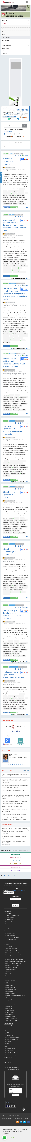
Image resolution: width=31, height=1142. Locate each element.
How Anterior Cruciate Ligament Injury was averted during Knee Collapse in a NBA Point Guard (15, 786)
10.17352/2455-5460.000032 (9, 369)
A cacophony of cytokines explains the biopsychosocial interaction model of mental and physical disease (15, 225)
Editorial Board (10, 1028)
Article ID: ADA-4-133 (20, 283)
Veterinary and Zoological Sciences (14, 959)
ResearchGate (11, 195)
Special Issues (10, 1035)
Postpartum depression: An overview (8, 161)
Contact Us (15, 905)
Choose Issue (17, 142)
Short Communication (13, 666)
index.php (13, 876)
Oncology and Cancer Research (13, 955)
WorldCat (15, 203)
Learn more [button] (6, 1133)
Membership (10, 1060)
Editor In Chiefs (10, 1026)
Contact (26, 1118)
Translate (9, 131)
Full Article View (14, 207)
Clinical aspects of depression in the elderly (10, 494)
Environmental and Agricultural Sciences (15, 957)
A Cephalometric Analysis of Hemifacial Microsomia (14, 837)
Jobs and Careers (11, 921)
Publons (5, 191)
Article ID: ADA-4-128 (19, 605)
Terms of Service (10, 1012)
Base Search (21, 193)
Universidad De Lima (7, 203)
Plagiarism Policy (10, 997)
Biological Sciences (10, 969)
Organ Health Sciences (11, 967)
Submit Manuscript (6, 1118)
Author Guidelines (11, 933)
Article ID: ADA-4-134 (18, 214)
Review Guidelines (10, 993)
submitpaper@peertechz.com (16, 890)
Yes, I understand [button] (15, 1137)
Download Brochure (15, 899)
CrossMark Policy (10, 1004)
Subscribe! (15, 1094)
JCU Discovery (20, 201)
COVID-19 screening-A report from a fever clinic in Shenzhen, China (13, 843)
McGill (4, 201)
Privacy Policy (9, 991)
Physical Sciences (10, 980)
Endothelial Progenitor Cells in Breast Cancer (12, 806)
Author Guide (10, 1050)
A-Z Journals (9, 946)
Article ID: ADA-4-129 (19, 543)
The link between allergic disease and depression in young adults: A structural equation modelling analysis (15, 294)
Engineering (9, 973)
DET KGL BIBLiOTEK (12, 201)
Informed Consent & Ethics (12, 1020)
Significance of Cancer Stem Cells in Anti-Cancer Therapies (13, 791)
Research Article (12, 283)
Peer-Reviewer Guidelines (13, 937)
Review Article (11, 420)
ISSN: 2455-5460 (22, 110)
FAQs (8, 928)
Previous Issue (5, 31)
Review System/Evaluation (13, 1052)
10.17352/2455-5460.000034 (9, 233)
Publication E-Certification (13, 1069)
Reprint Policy (9, 1008)
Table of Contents (6, 37)
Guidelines (9, 1041)
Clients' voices (10, 917)
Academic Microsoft (20, 195)
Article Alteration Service (12, 939)
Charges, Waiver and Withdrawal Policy (15, 995)
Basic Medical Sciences (11, 948)
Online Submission (8, 892)
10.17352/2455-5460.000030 (9, 500)
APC (8, 941)
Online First (4, 26)
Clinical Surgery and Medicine (13, 950)
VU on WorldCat (22, 203)
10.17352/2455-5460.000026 (9, 680)
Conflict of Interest (10, 1016)
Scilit (26, 193)
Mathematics (9, 978)
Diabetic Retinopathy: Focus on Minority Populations (14, 814)
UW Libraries (22, 197)
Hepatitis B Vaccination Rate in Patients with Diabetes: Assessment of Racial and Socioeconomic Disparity (14, 818)
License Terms (9, 985)
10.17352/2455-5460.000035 (9, 167)
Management (10, 919)
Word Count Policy (10, 1010)
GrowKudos (5, 197)
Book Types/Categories (12, 1055)
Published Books (11, 1048)
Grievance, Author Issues (12, 1002)
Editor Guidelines (11, 935)
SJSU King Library (7, 199)
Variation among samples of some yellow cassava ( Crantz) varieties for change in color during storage (14, 781)
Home (3, 1115)
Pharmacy (8, 976)
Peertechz (7, 876)
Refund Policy (9, 1006)
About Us (9, 913)
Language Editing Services (13, 1067)
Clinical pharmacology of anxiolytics (9, 551)
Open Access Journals (13, 1115)
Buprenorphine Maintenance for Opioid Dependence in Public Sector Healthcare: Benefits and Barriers (14, 802)
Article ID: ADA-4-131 (19, 420)
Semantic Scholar (6, 193)
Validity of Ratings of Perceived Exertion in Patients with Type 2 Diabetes (15, 810)
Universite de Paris (14, 197)
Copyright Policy (10, 999)
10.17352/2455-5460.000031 (9, 437)
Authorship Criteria (10, 987)
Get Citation (14, 193)
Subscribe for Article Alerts (13, 915)
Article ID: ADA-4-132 (20, 353)
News (8, 926)
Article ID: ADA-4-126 (22, 666)
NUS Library (24, 199)
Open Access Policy (11, 989)
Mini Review (11, 153)
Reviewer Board (10, 1030)
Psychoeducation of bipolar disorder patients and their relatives (13, 674)
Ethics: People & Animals (12, 1018)
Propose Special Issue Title (13, 1037)
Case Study (11, 214)
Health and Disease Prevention (13, 963)
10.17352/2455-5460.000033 (9, 302)
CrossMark (22, 188)
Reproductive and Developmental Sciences (16, 961)
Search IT (22, 191)
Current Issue (5, 28)
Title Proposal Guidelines (12, 1039)
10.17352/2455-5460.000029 (9, 557)
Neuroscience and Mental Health (9, 116)
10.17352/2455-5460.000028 (9, 621)
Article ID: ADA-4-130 (19, 486)
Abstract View (6, 207)
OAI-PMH (5, 195)
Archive (3, 34)
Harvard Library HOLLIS (13, 191)
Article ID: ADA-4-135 (18, 153)
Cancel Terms (9, 1014)
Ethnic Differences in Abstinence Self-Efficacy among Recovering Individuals (14, 775)
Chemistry (8, 971)
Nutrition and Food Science (12, 965)
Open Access (5, 153)
